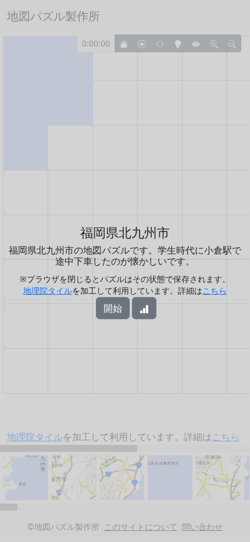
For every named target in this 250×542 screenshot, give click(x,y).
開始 (112, 308)
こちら (214, 290)
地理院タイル (47, 290)
